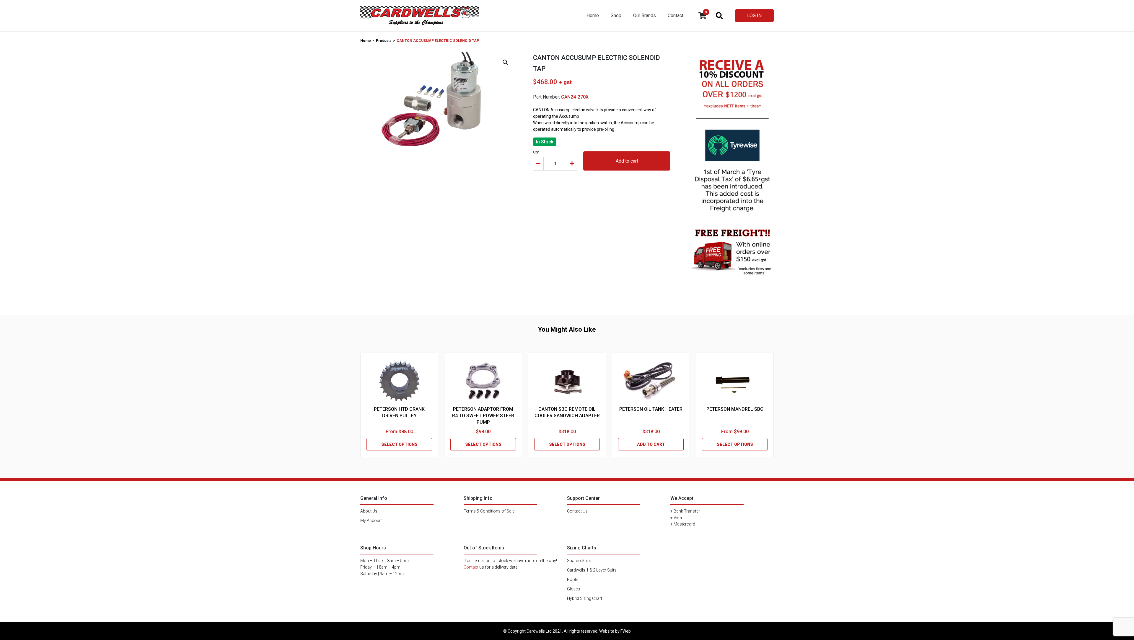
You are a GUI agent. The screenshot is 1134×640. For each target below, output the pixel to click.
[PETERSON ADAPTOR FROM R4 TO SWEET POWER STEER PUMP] (483, 380)
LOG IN (754, 15)
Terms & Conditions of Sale (489, 511)
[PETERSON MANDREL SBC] (735, 381)
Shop (616, 15)
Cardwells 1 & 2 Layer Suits (592, 570)
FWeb (625, 631)
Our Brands (644, 15)
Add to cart (627, 161)
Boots (573, 579)
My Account (371, 520)
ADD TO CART (651, 444)
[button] (505, 62)
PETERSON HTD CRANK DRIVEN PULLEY (399, 412)
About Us (368, 511)
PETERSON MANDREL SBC (734, 409)
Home (592, 15)
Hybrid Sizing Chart (584, 598)
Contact (675, 15)
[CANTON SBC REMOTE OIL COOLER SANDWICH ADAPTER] (567, 381)
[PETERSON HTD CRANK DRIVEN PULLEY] (399, 381)
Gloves (573, 589)
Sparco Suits (579, 560)
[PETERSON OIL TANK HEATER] (651, 381)
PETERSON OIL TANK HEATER (650, 409)
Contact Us (577, 511)
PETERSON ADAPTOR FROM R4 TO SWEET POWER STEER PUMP (483, 415)
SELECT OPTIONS (399, 444)
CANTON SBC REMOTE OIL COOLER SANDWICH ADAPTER (567, 412)
